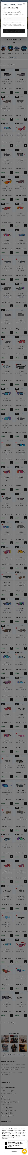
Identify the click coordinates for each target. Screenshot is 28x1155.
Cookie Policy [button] (15, 1135)
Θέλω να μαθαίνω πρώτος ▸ (14, 31)
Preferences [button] (5, 1138)
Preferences (14, 1151)
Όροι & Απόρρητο (6, 26)
